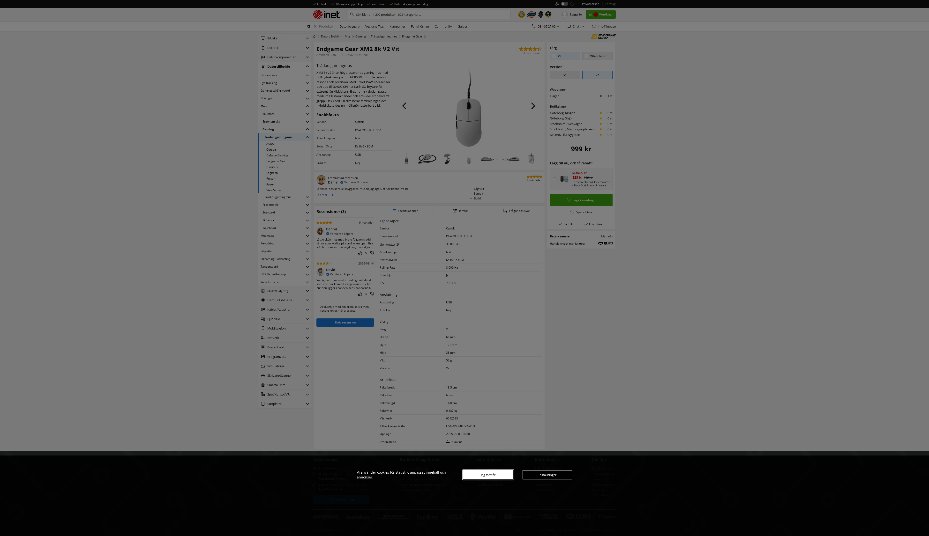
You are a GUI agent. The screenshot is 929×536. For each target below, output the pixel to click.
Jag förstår (488, 475)
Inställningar (547, 475)
